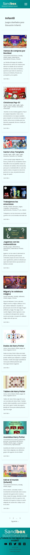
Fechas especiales (8, 296)
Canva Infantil (11, 348)
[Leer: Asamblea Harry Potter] (15, 427)
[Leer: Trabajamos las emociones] (15, 192)
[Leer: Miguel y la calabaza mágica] (15, 282)
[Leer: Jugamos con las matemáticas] (15, 233)
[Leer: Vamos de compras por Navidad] (15, 41)
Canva (5, 348)
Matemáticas (15, 57)
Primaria (18, 59)
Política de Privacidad (15, 549)
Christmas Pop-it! (11, 102)
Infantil (5, 57)
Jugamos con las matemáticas (11, 243)
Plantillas (20, 156)
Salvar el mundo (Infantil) (10, 481)
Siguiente (15, 521)
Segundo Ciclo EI (11, 350)
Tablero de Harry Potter (14, 391)
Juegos (9, 57)
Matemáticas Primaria (9, 59)
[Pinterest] (24, 544)
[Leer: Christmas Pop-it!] (15, 93)
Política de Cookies (15, 551)
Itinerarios (6, 156)
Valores (24, 210)
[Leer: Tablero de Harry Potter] (15, 382)
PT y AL (19, 210)
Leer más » (6, 79)
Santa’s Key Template (13, 152)
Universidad (6, 108)
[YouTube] (5, 544)
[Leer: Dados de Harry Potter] (15, 336)
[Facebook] (10, 544)
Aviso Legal (15, 547)
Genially (20, 55)
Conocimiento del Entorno (10, 55)
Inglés (14, 105)
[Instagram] (19, 544)
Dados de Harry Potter (13, 346)
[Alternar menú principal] (25, 4)
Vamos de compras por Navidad (14, 52)
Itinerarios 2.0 (13, 156)
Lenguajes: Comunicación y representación (10, 209)
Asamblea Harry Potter (14, 437)
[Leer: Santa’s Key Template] (15, 142)
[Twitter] (15, 544)
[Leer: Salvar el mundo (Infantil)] (15, 470)
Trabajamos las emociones (10, 202)
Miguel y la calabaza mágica (13, 292)
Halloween (21, 296)
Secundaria (20, 106)
